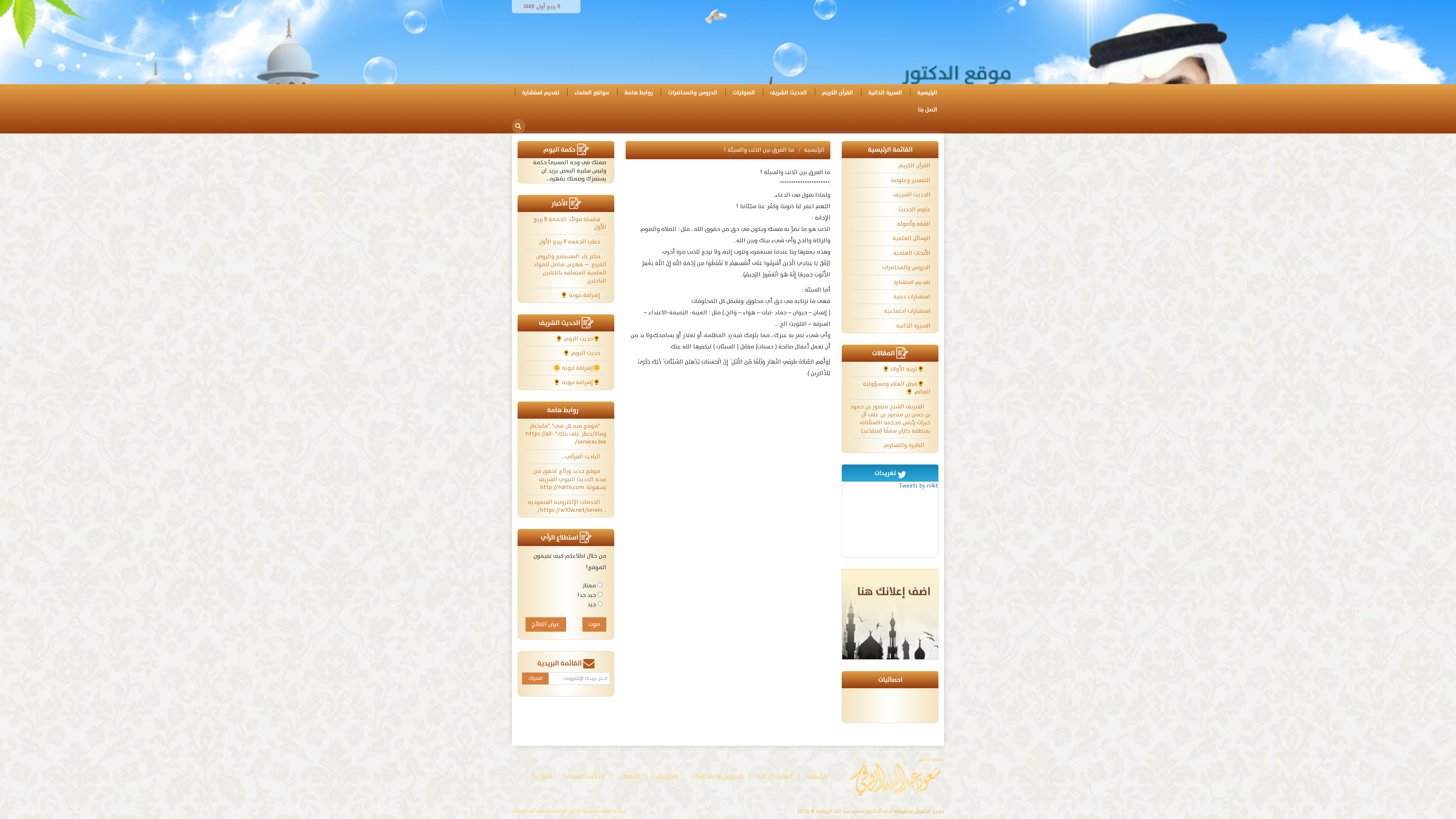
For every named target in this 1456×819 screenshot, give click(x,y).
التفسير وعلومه (910, 180)
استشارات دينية (911, 296)
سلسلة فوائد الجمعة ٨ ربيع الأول (569, 223)
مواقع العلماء (591, 92)
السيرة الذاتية (885, 92)
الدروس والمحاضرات (692, 92)
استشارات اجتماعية (907, 311)
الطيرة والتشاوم (905, 445)
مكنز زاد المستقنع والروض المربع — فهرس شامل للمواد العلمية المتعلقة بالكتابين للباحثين (569, 269)
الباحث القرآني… (582, 456)
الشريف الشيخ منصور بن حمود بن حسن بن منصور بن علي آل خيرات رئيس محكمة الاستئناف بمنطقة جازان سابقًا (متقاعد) (890, 419)
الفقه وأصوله (913, 224)
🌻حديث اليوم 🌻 (578, 339)
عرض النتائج (546, 624)
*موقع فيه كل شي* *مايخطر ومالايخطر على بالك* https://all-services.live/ (566, 434)
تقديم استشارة (540, 92)
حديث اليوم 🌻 (582, 353)
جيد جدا (586, 595)
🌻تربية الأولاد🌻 (904, 369)
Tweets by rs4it (918, 486)
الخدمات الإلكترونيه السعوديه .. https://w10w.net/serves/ (567, 506)
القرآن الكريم (837, 92)
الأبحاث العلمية (911, 253)
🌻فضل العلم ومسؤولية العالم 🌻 (896, 388)
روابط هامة (638, 92)
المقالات (629, 776)
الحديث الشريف (788, 92)
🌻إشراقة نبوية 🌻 (577, 382)
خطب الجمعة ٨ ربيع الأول (570, 241)
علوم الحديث (914, 209)
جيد (591, 604)
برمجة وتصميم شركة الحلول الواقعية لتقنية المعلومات (569, 811)
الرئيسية (927, 92)
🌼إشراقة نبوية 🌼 (577, 368)
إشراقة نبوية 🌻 (581, 295)
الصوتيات (744, 92)
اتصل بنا (927, 110)
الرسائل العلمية (911, 238)
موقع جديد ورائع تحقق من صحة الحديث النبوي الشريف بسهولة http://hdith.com (569, 479)
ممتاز (589, 585)
